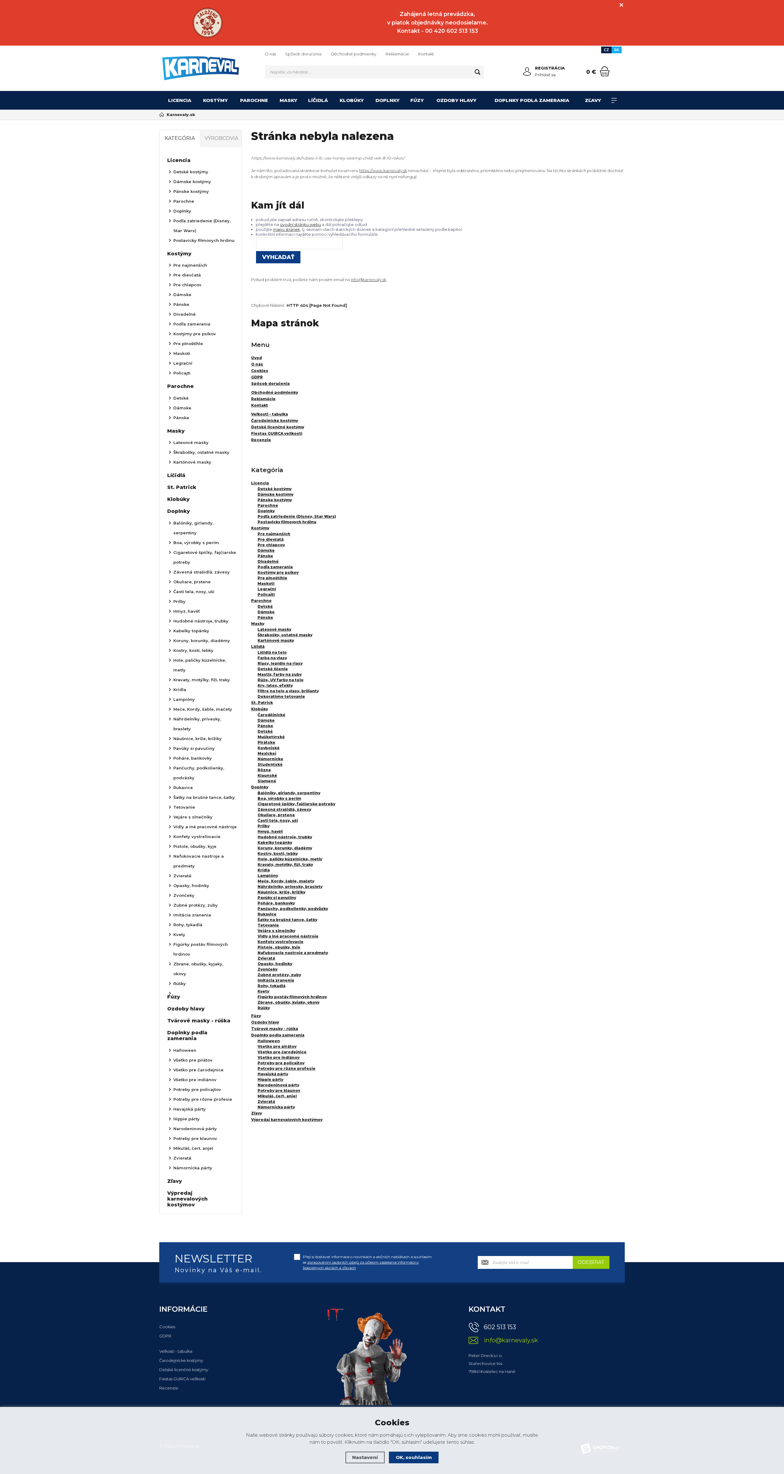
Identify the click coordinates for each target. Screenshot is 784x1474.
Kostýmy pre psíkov (278, 572)
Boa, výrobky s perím (279, 798)
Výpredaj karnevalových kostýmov (286, 1119)
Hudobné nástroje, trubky (285, 837)
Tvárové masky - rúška (274, 1028)
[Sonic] (208, 22)
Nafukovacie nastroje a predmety (293, 952)
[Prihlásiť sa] (527, 71)
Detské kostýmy (275, 489)
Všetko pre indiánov (279, 1057)
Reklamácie (397, 53)
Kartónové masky (276, 640)
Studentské (270, 764)
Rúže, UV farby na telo (280, 680)
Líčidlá (318, 100)
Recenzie (168, 1388)
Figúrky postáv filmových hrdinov (292, 997)
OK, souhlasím (414, 1457)
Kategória (180, 138)
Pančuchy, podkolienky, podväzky (293, 908)
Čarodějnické (271, 715)
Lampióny (268, 875)
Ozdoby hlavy (456, 100)
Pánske (265, 556)
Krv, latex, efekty (275, 685)
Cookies (167, 1326)
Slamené (267, 781)
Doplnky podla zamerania (532, 100)
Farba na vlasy (272, 658)
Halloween (269, 1041)
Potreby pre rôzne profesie (286, 1068)
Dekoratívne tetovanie (281, 696)
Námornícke (270, 759)
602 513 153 (500, 1327)
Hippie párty (270, 1079)
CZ (606, 49)
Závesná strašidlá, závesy (284, 809)
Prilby (264, 826)
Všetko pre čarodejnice (282, 1052)
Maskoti (266, 583)
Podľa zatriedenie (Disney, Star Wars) (297, 516)
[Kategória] (614, 100)
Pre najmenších (274, 534)
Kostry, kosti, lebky (278, 853)
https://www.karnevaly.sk (383, 170)
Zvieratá (266, 958)
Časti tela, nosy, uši (278, 820)
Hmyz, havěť (270, 831)
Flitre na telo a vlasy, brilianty (288, 691)
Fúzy (417, 100)
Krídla (264, 870)
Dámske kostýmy (275, 494)
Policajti (266, 594)
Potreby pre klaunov (279, 1090)
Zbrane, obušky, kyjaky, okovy (288, 1002)
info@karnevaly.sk (368, 279)
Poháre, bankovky (276, 903)
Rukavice (267, 914)
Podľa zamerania (275, 567)
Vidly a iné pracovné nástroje (288, 936)
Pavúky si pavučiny (277, 897)
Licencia (179, 100)
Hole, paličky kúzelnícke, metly (290, 859)
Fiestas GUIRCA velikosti (182, 1378)
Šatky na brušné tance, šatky (287, 919)
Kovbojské (269, 748)
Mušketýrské (271, 737)
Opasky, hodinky (275, 963)
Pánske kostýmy (275, 500)
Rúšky (264, 1008)
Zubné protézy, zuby (279, 974)
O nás (270, 53)
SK (616, 49)
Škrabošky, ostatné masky (285, 635)
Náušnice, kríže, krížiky (281, 892)
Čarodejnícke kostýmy (181, 1360)
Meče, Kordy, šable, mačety (286, 881)
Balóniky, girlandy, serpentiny (289, 793)
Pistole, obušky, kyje (279, 947)
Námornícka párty (276, 1107)
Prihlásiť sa (545, 74)
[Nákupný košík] (604, 71)
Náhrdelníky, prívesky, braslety (290, 886)
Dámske (266, 550)
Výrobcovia (221, 138)
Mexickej (267, 753)
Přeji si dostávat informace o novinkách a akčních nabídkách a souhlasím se (367, 1262)
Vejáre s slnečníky (276, 930)
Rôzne (264, 770)
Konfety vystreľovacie (280, 941)
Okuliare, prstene (276, 815)
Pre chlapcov (271, 545)
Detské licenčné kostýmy (183, 1369)
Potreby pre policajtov (281, 1063)
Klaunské (267, 775)
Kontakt (426, 53)
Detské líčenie (273, 669)
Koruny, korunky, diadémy (285, 848)
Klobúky (352, 100)
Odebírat (591, 1262)
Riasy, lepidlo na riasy (280, 663)
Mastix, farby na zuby (280, 674)
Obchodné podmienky (353, 53)
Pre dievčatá (271, 539)
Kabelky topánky (275, 842)
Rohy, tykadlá (271, 985)
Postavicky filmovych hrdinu (287, 522)
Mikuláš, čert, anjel (277, 1096)
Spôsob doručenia (303, 53)
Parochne (254, 100)
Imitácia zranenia (276, 980)
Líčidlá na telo (272, 652)
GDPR (165, 1335)
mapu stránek (286, 229)
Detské (265, 606)
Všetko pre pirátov (277, 1046)
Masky (288, 100)
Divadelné (268, 561)
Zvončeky (267, 969)
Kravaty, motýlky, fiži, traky (285, 864)
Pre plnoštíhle (272, 578)
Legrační (267, 589)
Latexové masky (274, 629)
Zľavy (593, 100)
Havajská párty (273, 1074)
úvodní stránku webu (300, 224)
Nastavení (365, 1457)
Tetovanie (268, 925)
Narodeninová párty (278, 1085)
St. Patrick (262, 702)
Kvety (263, 991)
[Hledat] (477, 72)
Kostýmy (215, 100)
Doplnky (387, 100)
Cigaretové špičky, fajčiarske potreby (296, 804)
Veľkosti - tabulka (175, 1351)
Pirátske (266, 742)
